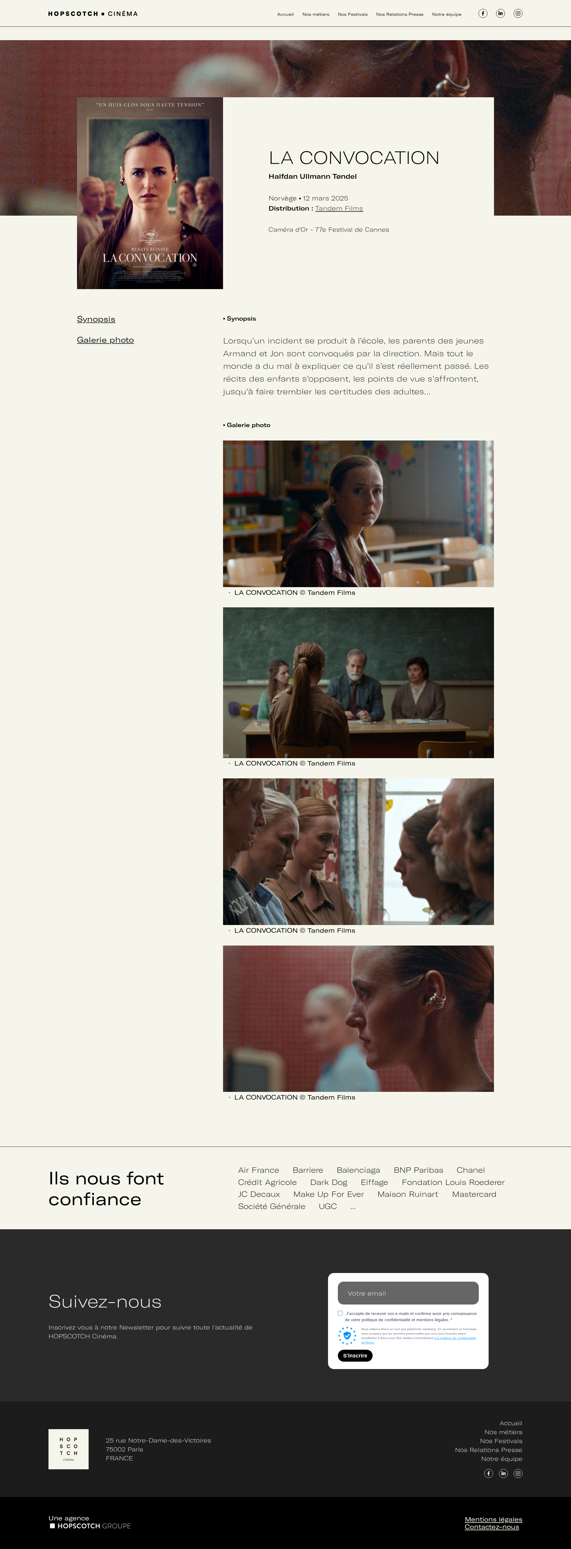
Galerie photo (105, 339)
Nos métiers (315, 14)
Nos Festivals (353, 14)
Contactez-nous (492, 1526)
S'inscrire (355, 1356)
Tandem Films (339, 208)
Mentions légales (494, 1519)
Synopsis (96, 318)
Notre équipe (447, 14)
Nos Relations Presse (399, 14)
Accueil (285, 14)
